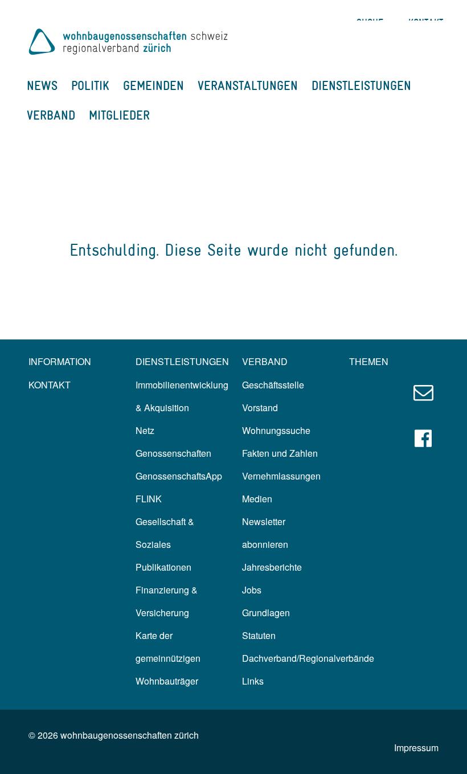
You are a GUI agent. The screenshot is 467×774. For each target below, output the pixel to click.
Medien (257, 498)
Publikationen (163, 567)
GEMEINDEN (153, 85)
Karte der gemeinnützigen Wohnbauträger (168, 658)
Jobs (251, 589)
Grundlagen (266, 612)
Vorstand (260, 407)
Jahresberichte (272, 567)
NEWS (42, 85)
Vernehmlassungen (281, 475)
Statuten (259, 635)
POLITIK (90, 85)
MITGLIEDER (119, 115)
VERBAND (51, 115)
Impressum (416, 747)
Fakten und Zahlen (280, 453)
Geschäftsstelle (273, 384)
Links (253, 680)
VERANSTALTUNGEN (248, 85)
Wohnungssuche (276, 430)
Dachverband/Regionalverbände (308, 658)
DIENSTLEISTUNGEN (361, 85)
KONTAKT (49, 384)
